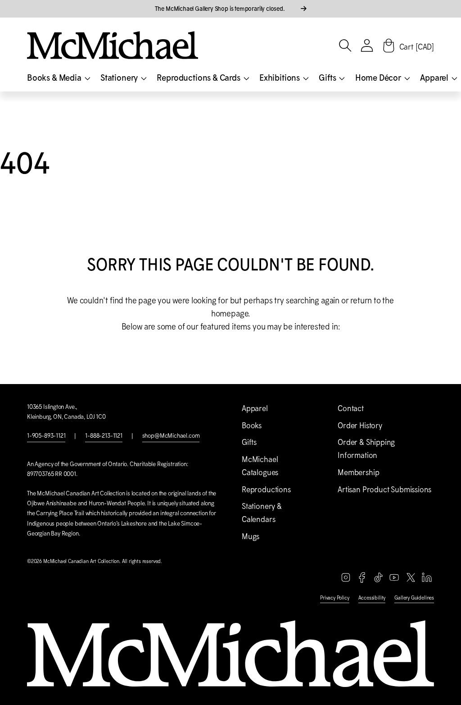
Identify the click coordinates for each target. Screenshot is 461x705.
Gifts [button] (328, 77)
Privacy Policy (334, 598)
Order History (360, 425)
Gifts (249, 442)
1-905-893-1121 (46, 435)
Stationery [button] (120, 77)
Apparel (255, 408)
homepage (230, 313)
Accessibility (372, 598)
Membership (358, 472)
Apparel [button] (435, 77)
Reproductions (266, 489)
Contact (351, 408)
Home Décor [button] (379, 77)
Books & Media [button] (55, 77)
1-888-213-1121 (103, 435)
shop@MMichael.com (171, 435)
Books (252, 425)
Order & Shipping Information (366, 448)
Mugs (250, 536)
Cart (416, 47)
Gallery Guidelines (414, 598)
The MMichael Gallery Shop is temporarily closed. (220, 9)
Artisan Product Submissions (384, 489)
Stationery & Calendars (262, 512)
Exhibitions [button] (280, 77)
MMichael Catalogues (260, 465)
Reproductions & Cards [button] (199, 77)
